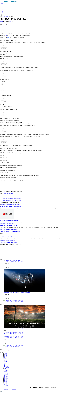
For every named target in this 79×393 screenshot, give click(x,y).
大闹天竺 (6, 385)
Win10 (5, 371)
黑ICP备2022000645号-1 (47, 387)
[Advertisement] (27, 185)
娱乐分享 (5, 354)
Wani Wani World (7, 373)
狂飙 (5, 365)
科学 (5, 382)
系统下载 (6, 370)
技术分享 (5, 353)
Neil (5, 368)
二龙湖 (5, 372)
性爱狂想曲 (6, 366)
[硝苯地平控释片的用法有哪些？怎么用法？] (7, 223)
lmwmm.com (14, 389)
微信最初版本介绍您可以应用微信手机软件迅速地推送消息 (11, 206)
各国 (5, 380)
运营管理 (5, 360)
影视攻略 (5, 355)
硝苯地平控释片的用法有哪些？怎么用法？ (8, 225)
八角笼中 (6, 374)
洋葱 (5, 384)
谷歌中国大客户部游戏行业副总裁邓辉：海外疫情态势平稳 (12, 200)
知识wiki (5, 356)
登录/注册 (1, 3)
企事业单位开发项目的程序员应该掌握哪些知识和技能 (12, 198)
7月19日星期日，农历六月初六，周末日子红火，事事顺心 (13, 301)
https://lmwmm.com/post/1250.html (9, 193)
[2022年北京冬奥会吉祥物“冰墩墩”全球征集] (7, 240)
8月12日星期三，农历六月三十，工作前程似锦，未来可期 (13, 346)
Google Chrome (7, 362)
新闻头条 (6, 378)
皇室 (5, 379)
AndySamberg (6, 367)
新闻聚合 (3, 10)
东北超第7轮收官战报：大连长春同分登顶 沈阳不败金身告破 (14, 328)
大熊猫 (5, 381)
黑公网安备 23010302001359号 (36, 387)
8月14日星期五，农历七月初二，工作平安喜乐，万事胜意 (13, 337)
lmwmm (1, 21)
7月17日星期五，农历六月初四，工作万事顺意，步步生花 (13, 261)
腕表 (5, 377)
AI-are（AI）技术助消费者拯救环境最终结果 (9, 220)
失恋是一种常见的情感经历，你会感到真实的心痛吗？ (10, 231)
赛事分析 (5, 357)
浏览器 (5, 363)
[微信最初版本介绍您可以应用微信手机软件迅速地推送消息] (10, 204)
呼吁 (5, 375)
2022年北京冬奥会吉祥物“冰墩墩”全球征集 (8, 242)
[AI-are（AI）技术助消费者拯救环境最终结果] (7, 218)
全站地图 (54, 387)
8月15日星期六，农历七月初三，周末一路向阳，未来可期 (13, 333)
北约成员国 (6, 376)
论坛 (5, 383)
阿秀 (5, 369)
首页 (4, 16)
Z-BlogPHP (6, 389)
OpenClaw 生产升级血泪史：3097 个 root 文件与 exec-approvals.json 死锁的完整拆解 (17, 292)
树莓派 (6, 35)
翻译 (5, 364)
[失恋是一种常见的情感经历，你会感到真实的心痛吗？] (9, 229)
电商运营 (3, 11)
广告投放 (3, 12)
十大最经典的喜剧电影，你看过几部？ (7, 236)
